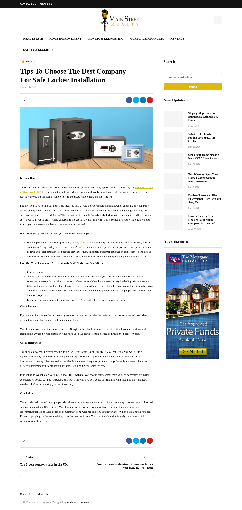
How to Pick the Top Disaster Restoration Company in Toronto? (201, 220)
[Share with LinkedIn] (143, 100)
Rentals (177, 38)
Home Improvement (65, 38)
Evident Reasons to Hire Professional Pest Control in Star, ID (205, 199)
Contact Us (28, 3)
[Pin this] (150, 100)
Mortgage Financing (147, 38)
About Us (46, 3)
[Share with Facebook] (129, 100)
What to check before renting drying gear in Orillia (201, 138)
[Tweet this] (136, 100)
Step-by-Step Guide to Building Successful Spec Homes (203, 117)
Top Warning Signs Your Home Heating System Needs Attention (203, 178)
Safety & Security (38, 49)
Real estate (33, 38)
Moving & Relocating (105, 38)
